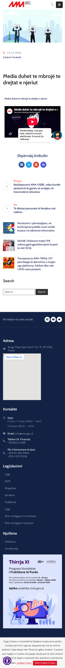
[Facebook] (22, 165)
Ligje (7, 474)
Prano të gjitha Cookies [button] (45, 663)
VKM (7, 481)
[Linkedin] (43, 165)
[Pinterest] (36, 165)
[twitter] (59, 319)
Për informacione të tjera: (21, 453)
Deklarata (10, 541)
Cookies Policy (24, 663)
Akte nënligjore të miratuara (20, 516)
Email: (20, 433)
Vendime (10, 495)
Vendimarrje (11, 548)
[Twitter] (29, 165)
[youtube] (53, 319)
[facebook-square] (47, 319)
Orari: (10, 417)
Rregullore (10, 488)
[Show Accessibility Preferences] (7, 661)
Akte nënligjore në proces (19, 523)
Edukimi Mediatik (12, 57)
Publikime (10, 502)
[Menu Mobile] (59, 5)
